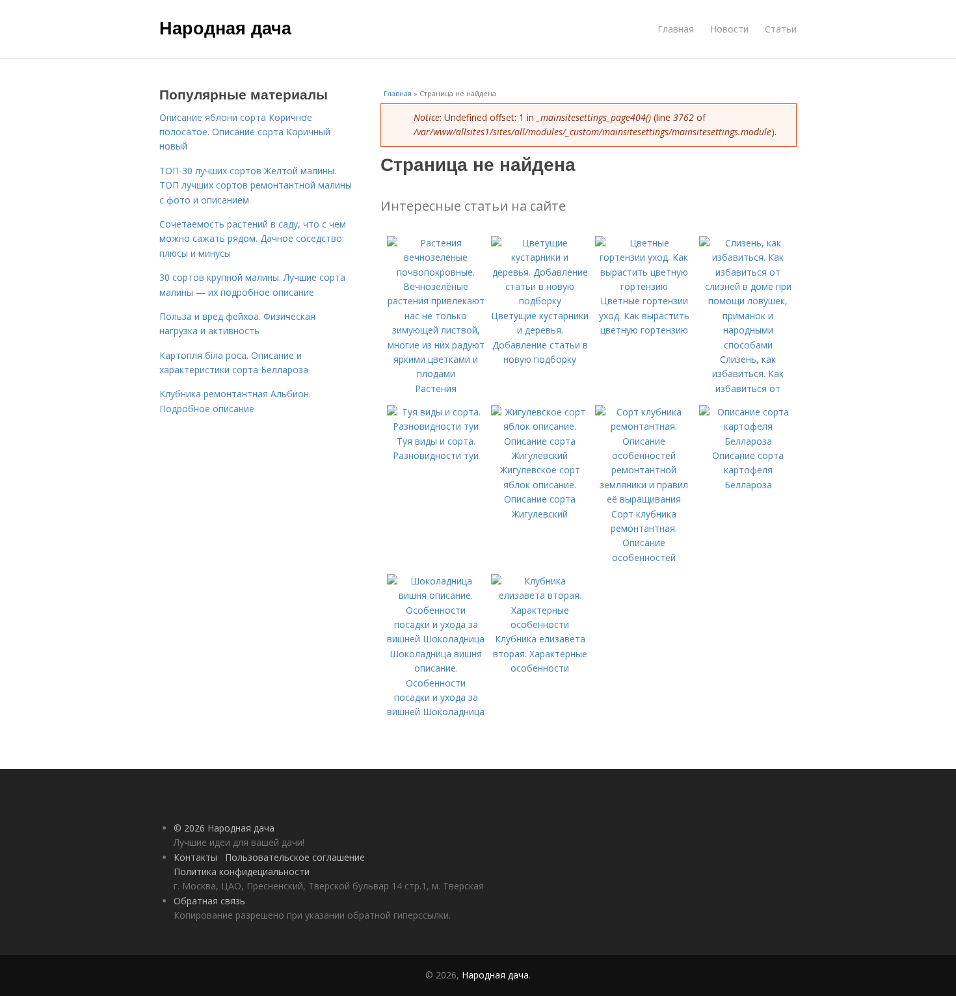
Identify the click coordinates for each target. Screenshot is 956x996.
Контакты (195, 857)
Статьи (781, 29)
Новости (729, 29)
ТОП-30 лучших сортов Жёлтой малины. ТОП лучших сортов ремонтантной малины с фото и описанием (255, 185)
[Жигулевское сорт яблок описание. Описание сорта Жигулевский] (540, 455)
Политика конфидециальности (242, 871)
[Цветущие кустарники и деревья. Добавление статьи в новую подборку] (540, 301)
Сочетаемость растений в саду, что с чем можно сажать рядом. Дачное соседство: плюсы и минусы (252, 238)
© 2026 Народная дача (224, 828)
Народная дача (225, 27)
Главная (675, 29)
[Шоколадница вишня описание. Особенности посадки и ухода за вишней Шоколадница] (436, 639)
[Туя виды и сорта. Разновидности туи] (436, 426)
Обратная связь (209, 901)
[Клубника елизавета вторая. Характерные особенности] (540, 624)
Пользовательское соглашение (295, 857)
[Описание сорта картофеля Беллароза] (748, 441)
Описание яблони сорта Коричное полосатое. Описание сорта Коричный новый (244, 132)
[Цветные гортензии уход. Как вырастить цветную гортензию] (644, 286)
